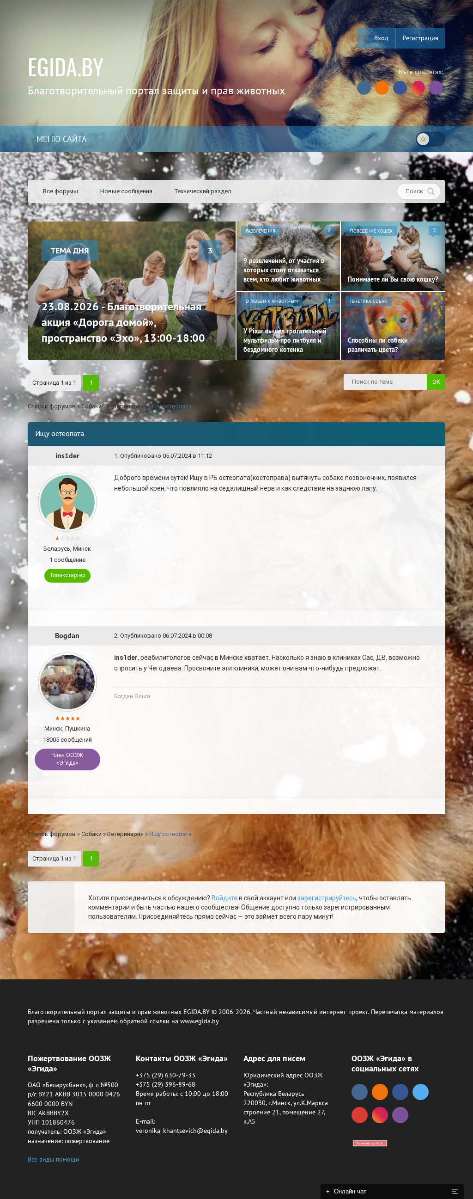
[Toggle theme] (430, 139)
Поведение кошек (371, 231)
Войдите (224, 898)
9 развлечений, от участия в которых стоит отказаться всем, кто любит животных (283, 270)
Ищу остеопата (170, 406)
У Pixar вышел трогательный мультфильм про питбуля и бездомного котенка (285, 340)
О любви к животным (272, 301)
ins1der (67, 456)
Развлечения (260, 231)
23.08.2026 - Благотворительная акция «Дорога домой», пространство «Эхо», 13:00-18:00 (123, 322)
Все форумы (60, 191)
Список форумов (52, 406)
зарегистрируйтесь (326, 898)
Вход (380, 38)
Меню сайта (60, 139)
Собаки (91, 406)
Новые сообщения (125, 191)
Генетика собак (368, 301)
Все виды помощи (53, 1159)
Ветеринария (125, 406)
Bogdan (67, 635)
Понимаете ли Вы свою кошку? (393, 279)
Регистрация (420, 38)
